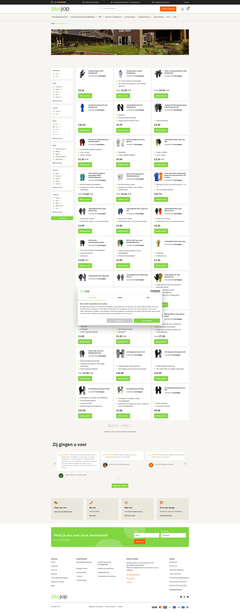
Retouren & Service (57, 582)
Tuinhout (79, 576)
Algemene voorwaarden (96, 606)
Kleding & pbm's (82, 568)
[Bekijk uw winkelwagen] (187, 9)
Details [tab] (120, 297)
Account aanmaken (133, 575)
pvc (58, 76)
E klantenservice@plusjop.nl (179, 578)
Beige (58, 151)
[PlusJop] (60, 9)
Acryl (59, 173)
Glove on (59, 97)
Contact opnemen (168, 9)
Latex (59, 198)
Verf (168, 17)
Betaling (54, 574)
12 (58, 129)
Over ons (54, 570)
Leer (58, 200)
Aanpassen (118, 320)
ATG (58, 92)
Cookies (120, 606)
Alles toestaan (147, 320)
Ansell (59, 89)
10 (58, 124)
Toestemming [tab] (91, 297)
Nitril (59, 203)
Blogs (53, 585)
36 (58, 114)
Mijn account (130, 578)
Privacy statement (110, 606)
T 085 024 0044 (175, 574)
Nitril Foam (60, 206)
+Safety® (60, 87)
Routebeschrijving (176, 589)
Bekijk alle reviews (120, 486)
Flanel (59, 178)
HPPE (59, 181)
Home (53, 23)
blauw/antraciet (62, 157)
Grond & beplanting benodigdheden (83, 17)
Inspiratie (54, 566)
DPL (58, 94)
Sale (174, 17)
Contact (186, 2)
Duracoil (59, 176)
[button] (58, 2)
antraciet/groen (62, 149)
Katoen (59, 184)
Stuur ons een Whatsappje (63, 511)
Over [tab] (148, 297)
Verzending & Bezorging (59, 578)
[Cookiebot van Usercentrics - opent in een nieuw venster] (152, 291)
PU (58, 74)
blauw (59, 154)
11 (58, 127)
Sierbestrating (129, 17)
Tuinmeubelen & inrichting (106, 576)
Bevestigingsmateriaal (59, 17)
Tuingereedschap (144, 17)
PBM (100, 17)
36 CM (59, 111)
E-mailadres (164, 531)
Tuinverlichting (158, 17)
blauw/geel (60, 159)
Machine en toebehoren (113, 17)
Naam (136, 531)
